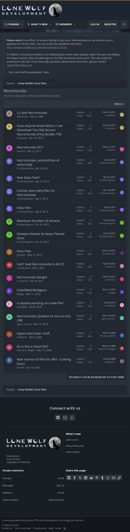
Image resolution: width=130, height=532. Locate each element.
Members (66, 24)
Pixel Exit (78, 520)
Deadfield (22, 306)
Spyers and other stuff (33, 333)
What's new (39, 24)
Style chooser (11, 525)
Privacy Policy (13, 459)
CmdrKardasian (25, 168)
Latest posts (72, 439)
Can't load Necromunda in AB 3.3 (40, 264)
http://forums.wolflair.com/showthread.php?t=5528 (37, 47)
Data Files (24, 208)
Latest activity (73, 451)
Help (51, 528)
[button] (21, 24)
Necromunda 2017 (30, 147)
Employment (13, 455)
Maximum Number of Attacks (38, 221)
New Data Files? (28, 177)
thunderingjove (25, 224)
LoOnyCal (22, 281)
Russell (20, 367)
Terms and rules (22, 528)
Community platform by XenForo (32, 520)
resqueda (110, 115)
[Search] (124, 24)
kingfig (20, 294)
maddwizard (23, 267)
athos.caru (22, 116)
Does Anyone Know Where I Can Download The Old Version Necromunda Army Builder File (40, 130)
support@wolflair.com (19, 65)
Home (58, 528)
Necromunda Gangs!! (32, 277)
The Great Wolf (107, 335)
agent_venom (24, 324)
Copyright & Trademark (18, 462)
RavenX (21, 151)
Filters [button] (117, 104)
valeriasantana (56, 499)
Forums (13, 24)
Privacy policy (40, 528)
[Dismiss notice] (122, 40)
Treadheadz (109, 253)
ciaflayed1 (110, 361)
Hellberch (22, 337)
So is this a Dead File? (32, 346)
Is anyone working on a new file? (40, 303)
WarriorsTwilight (26, 350)
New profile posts (75, 445)
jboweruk (110, 266)
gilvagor (21, 254)
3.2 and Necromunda (32, 113)
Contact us (7, 528)
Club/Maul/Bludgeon (32, 290)
